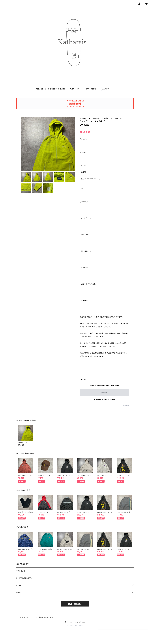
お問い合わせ (91, 89)
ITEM (18, 592)
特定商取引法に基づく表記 (44, 617)
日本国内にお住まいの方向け (104, 400)
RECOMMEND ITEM (24, 578)
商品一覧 (39, 89)
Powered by (72, 626)
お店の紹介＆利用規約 (56, 89)
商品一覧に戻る (75, 604)
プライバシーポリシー (25, 617)
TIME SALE (20, 571)
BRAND (19, 585)
